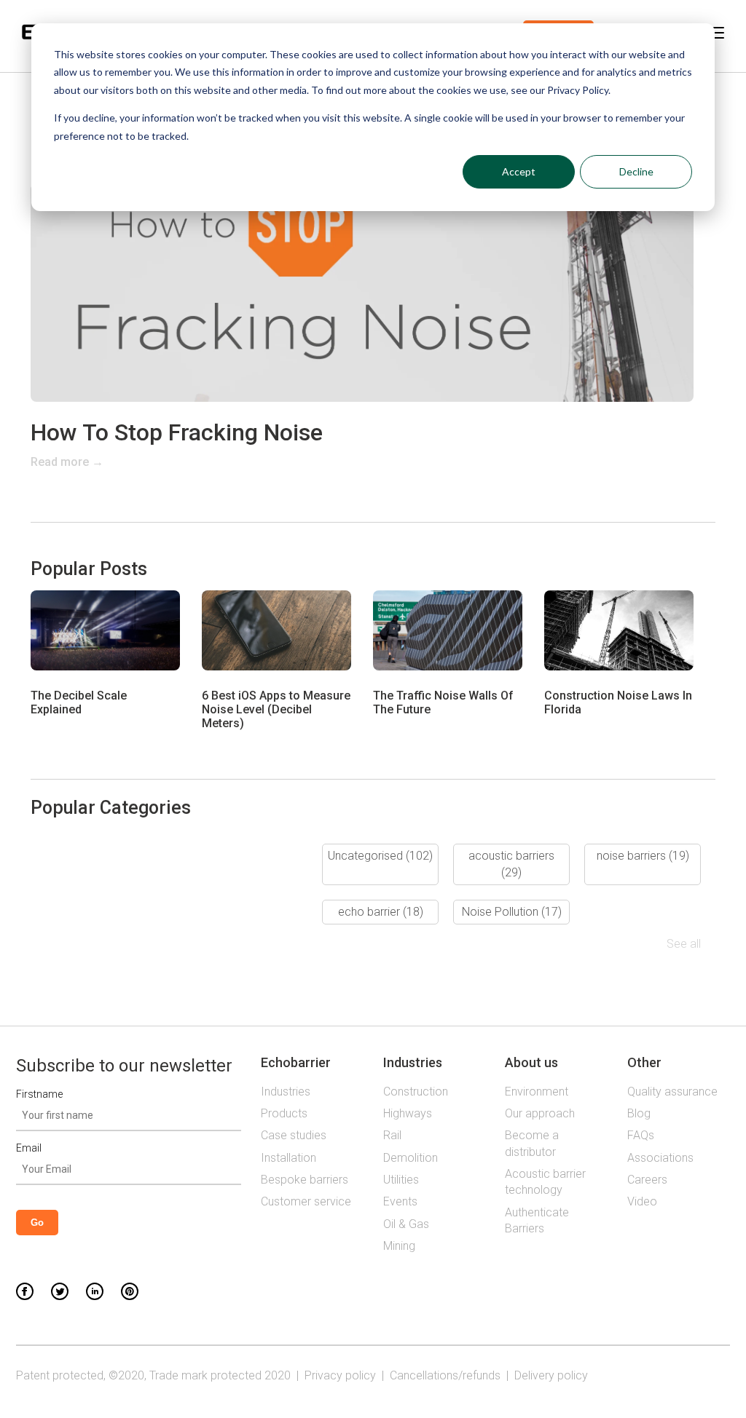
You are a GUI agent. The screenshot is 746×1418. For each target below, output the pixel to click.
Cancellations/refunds (445, 1375)
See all (684, 944)
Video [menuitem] (642, 1201)
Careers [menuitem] (647, 1180)
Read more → (67, 462)
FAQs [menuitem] (640, 1135)
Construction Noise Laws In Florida (618, 702)
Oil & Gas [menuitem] (406, 1224)
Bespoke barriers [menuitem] (304, 1180)
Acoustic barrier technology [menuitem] (545, 1182)
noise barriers (643, 856)
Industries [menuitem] (285, 1091)
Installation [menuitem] (288, 1158)
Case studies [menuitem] (293, 1135)
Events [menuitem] (400, 1201)
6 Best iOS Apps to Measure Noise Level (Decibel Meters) (276, 709)
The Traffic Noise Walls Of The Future (443, 702)
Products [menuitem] (284, 1113)
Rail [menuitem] (392, 1135)
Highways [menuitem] (407, 1113)
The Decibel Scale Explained (79, 702)
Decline (636, 171)
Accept (518, 171)
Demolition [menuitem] (410, 1158)
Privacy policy (340, 1375)
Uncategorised (380, 856)
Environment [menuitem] (536, 1091)
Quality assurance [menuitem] (672, 1091)
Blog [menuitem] (639, 1113)
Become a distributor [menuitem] (532, 1143)
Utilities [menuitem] (401, 1180)
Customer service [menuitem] (306, 1201)
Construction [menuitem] (415, 1091)
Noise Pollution (512, 912)
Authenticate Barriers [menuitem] (537, 1220)
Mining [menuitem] (399, 1246)
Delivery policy (551, 1375)
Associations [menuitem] (660, 1158)
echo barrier (380, 912)
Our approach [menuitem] (540, 1113)
